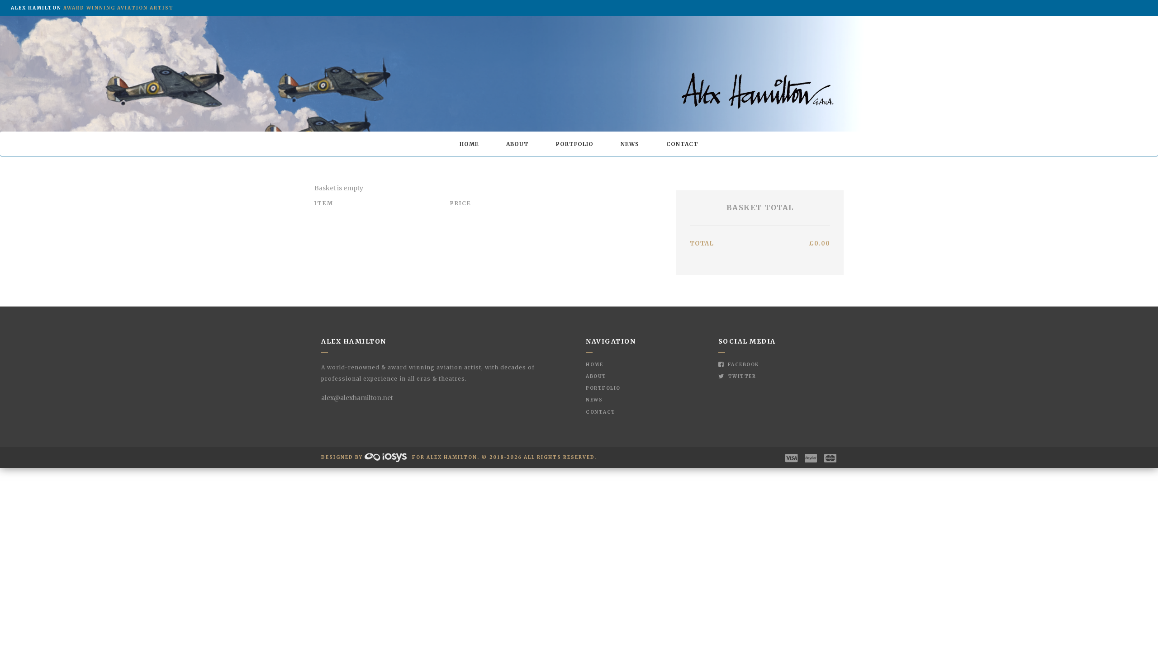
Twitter (741, 376)
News (630, 144)
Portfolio (574, 144)
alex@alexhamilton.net (357, 398)
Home (469, 144)
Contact (682, 144)
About (517, 144)
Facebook (742, 365)
